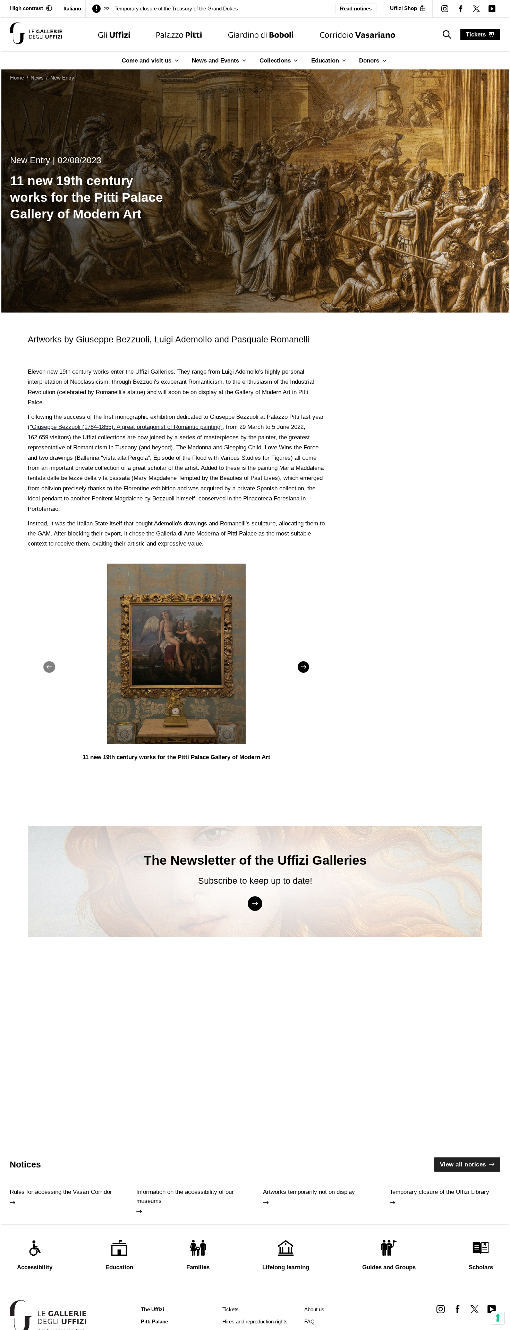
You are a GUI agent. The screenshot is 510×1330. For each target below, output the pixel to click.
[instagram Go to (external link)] (440, 1309)
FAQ (309, 1321)
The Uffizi (152, 1309)
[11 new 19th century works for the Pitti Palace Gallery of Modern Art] (36, 34)
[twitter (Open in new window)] (476, 8)
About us (314, 1309)
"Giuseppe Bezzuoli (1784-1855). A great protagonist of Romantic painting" (126, 427)
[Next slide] (303, 667)
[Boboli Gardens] (261, 34)
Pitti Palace (154, 1321)
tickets (476, 34)
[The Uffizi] (114, 34)
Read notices (356, 8)
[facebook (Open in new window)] (460, 8)
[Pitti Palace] (179, 34)
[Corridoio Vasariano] (357, 34)
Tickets (230, 1309)
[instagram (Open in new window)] (445, 8)
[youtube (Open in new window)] (492, 8)
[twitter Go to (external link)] (474, 1309)
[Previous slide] (49, 667)
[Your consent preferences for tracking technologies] (497, 1317)
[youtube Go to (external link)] (491, 1309)
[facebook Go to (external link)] (457, 1309)
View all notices (463, 1164)
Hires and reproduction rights (255, 1321)
